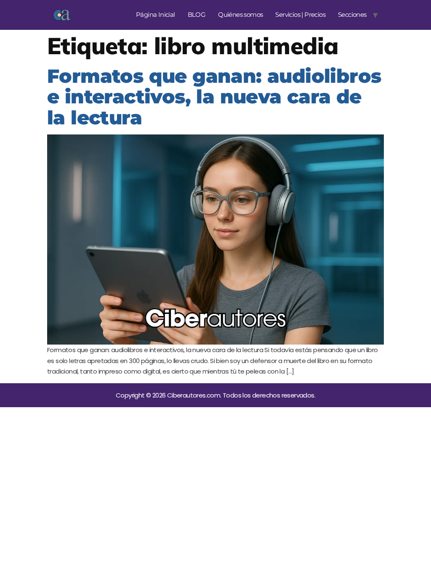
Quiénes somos (240, 14)
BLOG (197, 14)
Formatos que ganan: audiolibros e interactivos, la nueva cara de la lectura (214, 96)
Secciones (352, 14)
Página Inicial (155, 14)
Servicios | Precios (300, 14)
